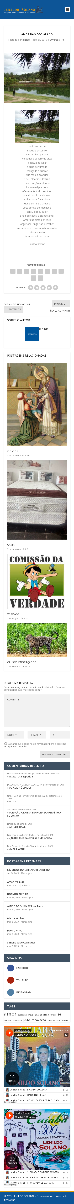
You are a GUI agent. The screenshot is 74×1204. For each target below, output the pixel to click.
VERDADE (13, 614)
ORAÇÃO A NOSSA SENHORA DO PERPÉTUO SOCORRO (34, 814)
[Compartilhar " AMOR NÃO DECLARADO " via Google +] (26, 271)
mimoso (8, 1020)
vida (58, 1020)
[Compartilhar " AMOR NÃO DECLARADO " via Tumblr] (33, 271)
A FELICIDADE (18, 826)
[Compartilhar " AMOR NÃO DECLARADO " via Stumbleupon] (61, 271)
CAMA (10, 544)
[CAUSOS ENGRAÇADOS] (37, 640)
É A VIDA (12, 451)
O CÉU (14, 801)
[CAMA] (37, 500)
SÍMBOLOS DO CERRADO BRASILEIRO (28, 869)
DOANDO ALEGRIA (17, 894)
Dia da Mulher (15, 918)
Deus (30, 1015)
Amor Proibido (15, 881)
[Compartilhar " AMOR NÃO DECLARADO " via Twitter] (19, 271)
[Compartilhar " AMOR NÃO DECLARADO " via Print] (40, 278)
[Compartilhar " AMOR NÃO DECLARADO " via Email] (33, 278)
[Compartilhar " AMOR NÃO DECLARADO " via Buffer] (54, 271)
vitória (65, 1020)
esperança (42, 1014)
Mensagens (26, 873)
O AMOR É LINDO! (20, 787)
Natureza (17, 1020)
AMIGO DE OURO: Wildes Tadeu (25, 906)
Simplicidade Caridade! (21, 942)
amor (10, 1013)
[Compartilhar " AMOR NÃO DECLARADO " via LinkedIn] (47, 271)
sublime (51, 1020)
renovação (38, 1020)
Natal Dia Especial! (21, 776)
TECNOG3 (9, 1200)
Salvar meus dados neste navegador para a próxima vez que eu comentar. (35, 745)
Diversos (55, 39)
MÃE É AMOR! (18, 849)
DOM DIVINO (14, 930)
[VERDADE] (37, 581)
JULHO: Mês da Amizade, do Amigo (31, 838)
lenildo (26, 39)
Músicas (26, 885)
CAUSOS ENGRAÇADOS (21, 662)
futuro (53, 1015)
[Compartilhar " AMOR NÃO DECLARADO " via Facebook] (12, 271)
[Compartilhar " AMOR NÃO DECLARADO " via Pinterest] (40, 271)
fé (59, 1014)
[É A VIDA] (37, 404)
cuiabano (22, 1015)
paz (26, 1019)
